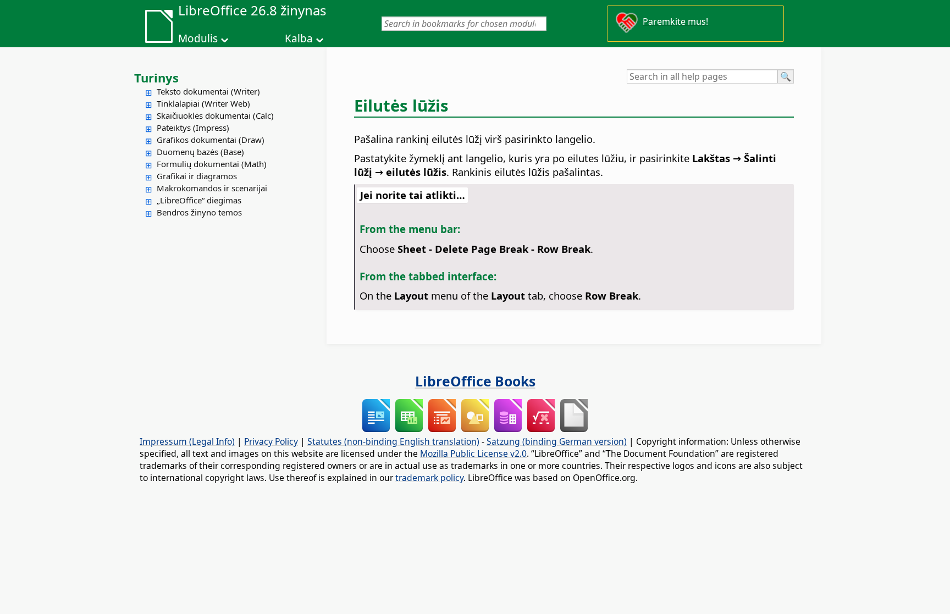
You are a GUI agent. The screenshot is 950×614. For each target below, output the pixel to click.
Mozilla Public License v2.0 (473, 453)
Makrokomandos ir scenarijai (212, 187)
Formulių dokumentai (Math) (212, 163)
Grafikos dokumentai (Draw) (210, 139)
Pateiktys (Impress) (193, 127)
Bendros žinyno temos (199, 212)
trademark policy (429, 478)
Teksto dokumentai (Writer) (208, 91)
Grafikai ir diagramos (197, 175)
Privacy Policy (271, 441)
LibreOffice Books (475, 381)
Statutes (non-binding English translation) (393, 441)
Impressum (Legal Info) (187, 441)
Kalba (299, 38)
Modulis (198, 38)
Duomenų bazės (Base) (200, 151)
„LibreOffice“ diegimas (199, 200)
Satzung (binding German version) (557, 441)
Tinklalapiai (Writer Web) (203, 103)
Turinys (156, 77)
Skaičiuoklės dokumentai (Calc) (215, 115)
